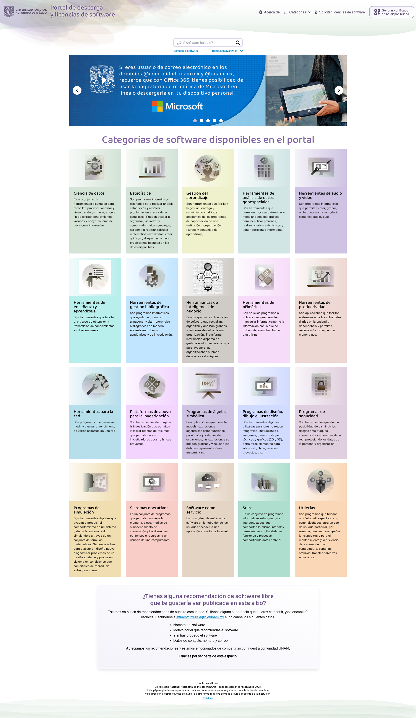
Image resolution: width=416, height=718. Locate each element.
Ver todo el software (185, 50)
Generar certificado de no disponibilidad (395, 12)
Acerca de (272, 12)
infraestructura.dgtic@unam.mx (200, 617)
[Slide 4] (214, 121)
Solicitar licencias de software (342, 12)
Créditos (208, 698)
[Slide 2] (201, 121)
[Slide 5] (221, 121)
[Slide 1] (195, 121)
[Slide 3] (208, 121)
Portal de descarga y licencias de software (82, 11)
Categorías (297, 12)
